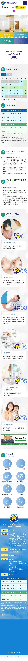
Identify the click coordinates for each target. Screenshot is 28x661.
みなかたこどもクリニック (14, 656)
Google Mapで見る (13, 652)
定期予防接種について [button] (9, 188)
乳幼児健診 (7, 507)
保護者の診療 (20, 507)
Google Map (13, 551)
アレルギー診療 (21, 469)
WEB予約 (21, 7)
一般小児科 (7, 469)
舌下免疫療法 (20, 481)
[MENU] (25, 3)
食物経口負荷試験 (7, 481)
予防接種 (20, 494)
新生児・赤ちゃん (7, 494)
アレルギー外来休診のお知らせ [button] (12, 157)
